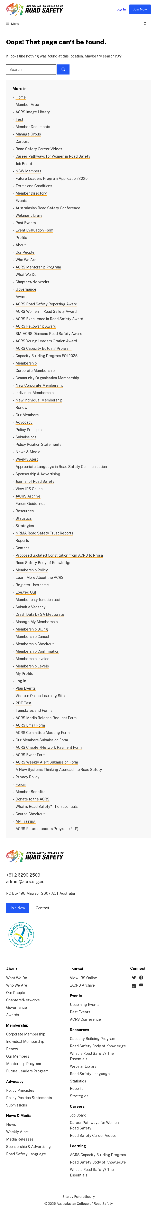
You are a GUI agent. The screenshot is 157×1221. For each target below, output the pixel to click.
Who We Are (26, 260)
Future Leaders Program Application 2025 (52, 178)
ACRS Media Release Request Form (46, 718)
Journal (76, 969)
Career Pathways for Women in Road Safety (53, 156)
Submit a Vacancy (31, 607)
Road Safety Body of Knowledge (44, 563)
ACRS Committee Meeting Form (43, 732)
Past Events (26, 223)
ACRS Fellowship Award (36, 326)
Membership (26, 363)
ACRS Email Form (30, 725)
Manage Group (28, 134)
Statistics (24, 518)
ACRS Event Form (31, 755)
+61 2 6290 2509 (23, 875)
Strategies (25, 526)
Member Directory (31, 193)
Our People (25, 252)
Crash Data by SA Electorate (40, 614)
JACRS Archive (28, 496)
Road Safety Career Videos (39, 149)
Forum (21, 784)
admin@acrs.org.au (25, 881)
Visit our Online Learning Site (40, 696)
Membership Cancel (32, 636)
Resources (25, 511)
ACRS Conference (85, 1019)
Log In (121, 9)
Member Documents (33, 127)
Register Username (32, 585)
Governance (26, 289)
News (11, 1124)
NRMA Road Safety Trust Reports (44, 533)
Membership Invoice (32, 659)
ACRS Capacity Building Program (44, 348)
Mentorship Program (23, 1064)
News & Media (28, 452)
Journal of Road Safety (35, 481)
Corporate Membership (35, 370)
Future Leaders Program (27, 1071)
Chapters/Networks (32, 282)
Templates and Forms (34, 710)
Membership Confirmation (37, 651)
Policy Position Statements (38, 444)
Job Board (24, 164)
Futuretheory (84, 1197)
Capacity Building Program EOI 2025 (47, 356)
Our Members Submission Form (42, 740)
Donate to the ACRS (32, 799)
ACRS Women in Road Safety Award (46, 311)
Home (21, 97)
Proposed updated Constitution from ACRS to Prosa (59, 555)
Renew (21, 407)
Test (19, 119)
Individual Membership (35, 393)
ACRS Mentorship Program (38, 267)
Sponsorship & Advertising (38, 474)
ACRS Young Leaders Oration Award (46, 341)
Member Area (27, 104)
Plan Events (26, 688)
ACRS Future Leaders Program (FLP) (47, 829)
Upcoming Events (85, 1004)
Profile (21, 237)
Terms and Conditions (34, 186)
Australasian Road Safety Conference (48, 208)
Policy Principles (30, 430)
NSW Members (28, 171)
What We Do (26, 274)
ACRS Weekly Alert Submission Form (47, 762)
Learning (78, 1146)
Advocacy (24, 422)
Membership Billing (32, 629)
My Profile (24, 673)
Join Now (140, 9)
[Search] (63, 69)
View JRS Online (29, 489)
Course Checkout (30, 814)
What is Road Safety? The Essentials (47, 806)
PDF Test (23, 703)
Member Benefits (30, 792)
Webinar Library (29, 215)
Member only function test (38, 599)
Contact (22, 548)
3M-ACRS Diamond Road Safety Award (49, 333)
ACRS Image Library (33, 112)
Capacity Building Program (92, 1038)
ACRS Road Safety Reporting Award (46, 304)
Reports (22, 540)
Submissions (26, 437)
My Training (26, 821)
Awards (22, 297)
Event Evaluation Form (34, 230)
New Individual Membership (39, 400)
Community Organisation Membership (47, 378)
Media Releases (20, 1139)
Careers (22, 141)
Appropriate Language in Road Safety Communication (61, 466)
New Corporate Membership (39, 385)
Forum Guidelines (30, 503)
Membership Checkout (35, 644)
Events (21, 200)
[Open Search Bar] (145, 23)
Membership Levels (32, 666)
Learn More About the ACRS (40, 577)
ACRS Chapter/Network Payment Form (49, 747)
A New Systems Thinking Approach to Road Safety (59, 769)
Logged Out (26, 592)
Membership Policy (32, 570)
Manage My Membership (37, 622)
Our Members (27, 415)
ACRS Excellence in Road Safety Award (49, 319)
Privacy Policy (27, 777)
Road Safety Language (26, 1154)
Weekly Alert (27, 459)
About (21, 245)
